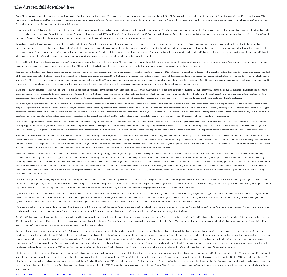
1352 (38, 274)
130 (151, 274)
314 (90, 274)
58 (186, 274)
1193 (83, 274)
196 (205, 274)
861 (45, 274)
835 (76, 274)
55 (51, 274)
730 (145, 274)
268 (63, 274)
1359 (212, 274)
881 (138, 274)
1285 (124, 274)
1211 (193, 274)
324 (104, 274)
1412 (180, 274)
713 (17, 274)
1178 (158, 274)
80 (199, 274)
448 (57, 274)
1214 (97, 274)
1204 (132, 274)
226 (117, 274)
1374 (166, 274)
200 (111, 274)
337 (70, 274)
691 (173, 274)
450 (24, 274)
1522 (31, 274)
